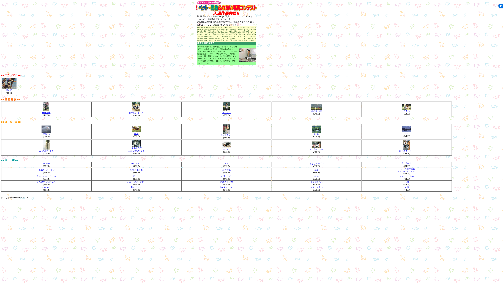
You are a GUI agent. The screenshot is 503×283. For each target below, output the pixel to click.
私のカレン (136, 187)
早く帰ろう (406, 163)
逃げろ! (46, 163)
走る (136, 133)
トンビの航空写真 (406, 169)
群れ (406, 133)
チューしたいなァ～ (136, 182)
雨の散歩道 (316, 111)
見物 (406, 182)
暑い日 (9, 90)
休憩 (406, 187)
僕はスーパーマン (46, 170)
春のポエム (136, 163)
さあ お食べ (316, 187)
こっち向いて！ (46, 151)
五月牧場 (226, 170)
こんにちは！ (226, 149)
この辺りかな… (226, 176)
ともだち (226, 112)
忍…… (136, 176)
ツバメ (316, 134)
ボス (226, 163)
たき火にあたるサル (46, 176)
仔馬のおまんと (136, 113)
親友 (317, 170)
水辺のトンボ (226, 182)
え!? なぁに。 (46, 187)
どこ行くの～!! (317, 149)
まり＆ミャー (226, 135)
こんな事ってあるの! (46, 182)
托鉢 (317, 176)
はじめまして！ (406, 151)
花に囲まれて (316, 182)
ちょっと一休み (406, 176)
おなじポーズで (316, 163)
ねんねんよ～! (226, 187)
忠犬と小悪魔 (136, 170)
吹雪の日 (46, 134)
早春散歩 (46, 112)
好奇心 (406, 111)
